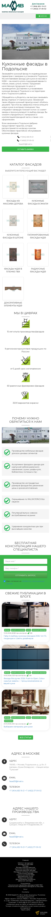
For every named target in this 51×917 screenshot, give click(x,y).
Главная (25, 860)
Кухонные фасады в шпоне (25, 869)
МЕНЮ (43, 16)
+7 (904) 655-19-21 (38, 6)
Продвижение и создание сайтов (41, 913)
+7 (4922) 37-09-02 (38, 9)
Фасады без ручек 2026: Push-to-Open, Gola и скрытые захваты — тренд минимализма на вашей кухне (24, 681)
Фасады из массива (25, 864)
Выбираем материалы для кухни (18, 727)
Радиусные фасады (25, 878)
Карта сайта (25, 910)
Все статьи (25, 737)
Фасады (25, 866)
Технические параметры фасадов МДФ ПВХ (25, 885)
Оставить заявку (25, 149)
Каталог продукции (25, 863)
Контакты (25, 892)
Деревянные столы (25, 876)
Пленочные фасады (25, 873)
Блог (25, 889)
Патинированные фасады (26, 870)
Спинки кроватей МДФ (26, 875)
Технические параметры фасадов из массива (25, 886)
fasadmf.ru (16, 895)
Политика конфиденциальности (31, 896)
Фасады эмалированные (25, 867)
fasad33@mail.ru (25, 144)
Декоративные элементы (25, 879)
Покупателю (25, 883)
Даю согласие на (25, 582)
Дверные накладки (25, 881)
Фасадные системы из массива (26, 872)
